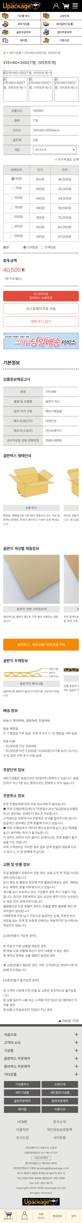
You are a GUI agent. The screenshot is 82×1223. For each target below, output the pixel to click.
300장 (18, 236)
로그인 (24, 1218)
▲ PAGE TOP (68, 1021)
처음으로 (10, 1035)
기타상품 (10, 1074)
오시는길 (22, 1138)
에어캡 (23, 40)
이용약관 (22, 1130)
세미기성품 (23, 24)
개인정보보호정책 (59, 1130)
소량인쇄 (64, 15)
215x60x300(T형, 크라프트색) (42, 52)
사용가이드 (41, 1216)
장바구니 (8, 1218)
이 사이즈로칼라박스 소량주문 (41, 296)
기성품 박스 (23, 15)
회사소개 (59, 1122)
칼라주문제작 (64, 32)
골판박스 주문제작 (17, 1058)
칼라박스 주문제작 (17, 1066)
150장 (18, 207)
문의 (73, 1216)
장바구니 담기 (41, 321)
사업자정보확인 (41, 1158)
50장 (18, 178)
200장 (18, 217)
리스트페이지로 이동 (41, 309)
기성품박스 (22, 1084)
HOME (22, 1122)
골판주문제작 (23, 32)
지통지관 (64, 40)
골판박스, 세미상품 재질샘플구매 (41, 644)
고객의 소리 (12, 1042)
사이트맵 (59, 1138)
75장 (18, 188)
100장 (19, 197)
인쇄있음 (50, 247)
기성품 (9, 1050)
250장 (18, 226)
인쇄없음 (32, 247)
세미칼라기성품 (64, 24)
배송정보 (57, 1216)
